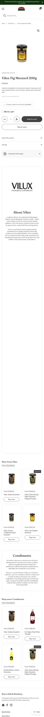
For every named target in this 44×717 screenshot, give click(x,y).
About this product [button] (8, 138)
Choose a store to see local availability (18, 104)
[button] (40, 9)
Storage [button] (4, 145)
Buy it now (22, 127)
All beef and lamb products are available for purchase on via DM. (22, 2)
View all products (8, 465)
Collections (11, 23)
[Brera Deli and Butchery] (21, 9)
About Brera (6, 716)
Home (3, 23)
